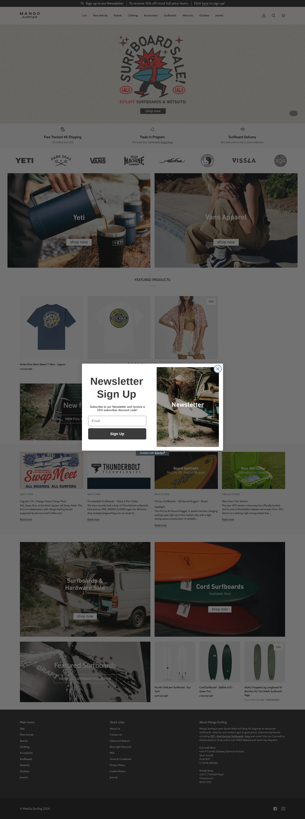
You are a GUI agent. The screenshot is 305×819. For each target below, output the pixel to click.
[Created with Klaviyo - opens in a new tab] (152, 453)
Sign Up (117, 434)
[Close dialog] (217, 369)
